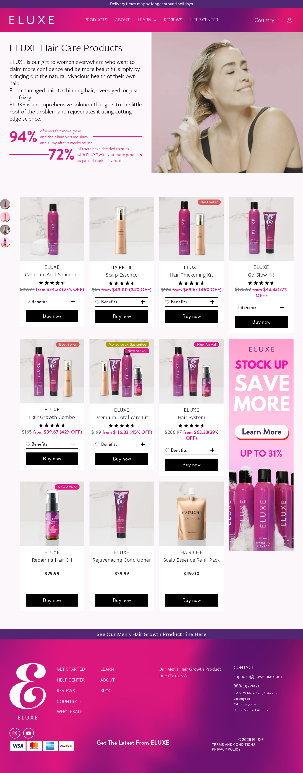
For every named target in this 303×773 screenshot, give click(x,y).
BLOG (106, 690)
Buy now (52, 316)
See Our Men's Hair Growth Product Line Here (151, 634)
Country (264, 20)
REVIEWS (173, 19)
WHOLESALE (70, 711)
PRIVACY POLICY (226, 749)
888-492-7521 (246, 685)
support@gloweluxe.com (258, 676)
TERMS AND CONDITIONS (233, 745)
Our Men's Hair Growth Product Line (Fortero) (190, 672)
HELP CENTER (204, 19)
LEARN (145, 19)
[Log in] (289, 20)
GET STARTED (71, 669)
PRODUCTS (96, 19)
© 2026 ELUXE (250, 740)
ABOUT (122, 19)
